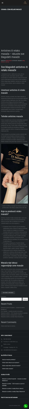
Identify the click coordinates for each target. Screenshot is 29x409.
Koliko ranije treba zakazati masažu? (11, 365)
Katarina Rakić (8, 60)
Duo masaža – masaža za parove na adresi (12, 311)
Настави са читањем (8, 292)
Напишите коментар (5, 61)
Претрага (3, 296)
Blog (24, 60)
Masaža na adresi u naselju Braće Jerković (11, 315)
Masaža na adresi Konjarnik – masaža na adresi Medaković (14, 379)
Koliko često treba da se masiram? (10, 362)
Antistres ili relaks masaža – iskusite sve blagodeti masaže (12, 54)
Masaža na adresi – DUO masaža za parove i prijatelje (14, 313)
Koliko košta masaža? (7, 368)
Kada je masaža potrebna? (8, 359)
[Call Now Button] (26, 406)
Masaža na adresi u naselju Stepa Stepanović (12, 316)
